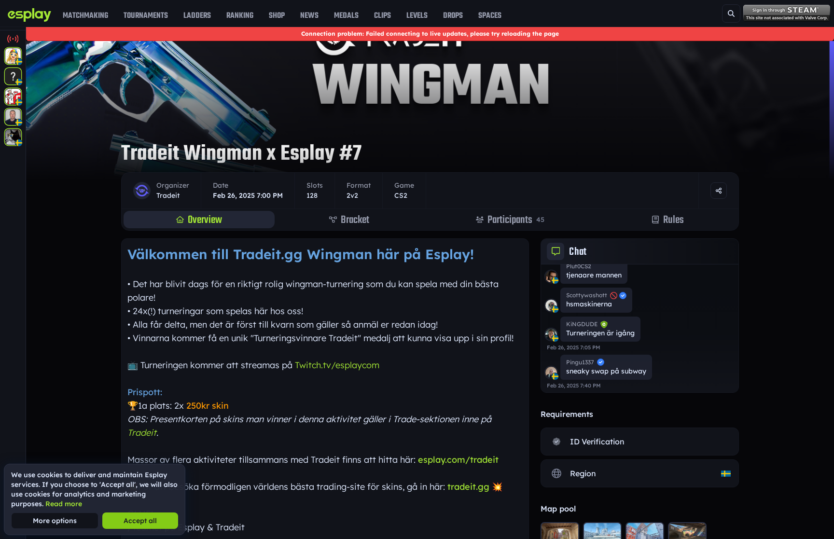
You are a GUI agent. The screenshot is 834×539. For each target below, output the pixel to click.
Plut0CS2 (578, 266)
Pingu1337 (580, 362)
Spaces (489, 15)
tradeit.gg (468, 486)
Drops (453, 15)
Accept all (140, 520)
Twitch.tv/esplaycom (337, 365)
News (309, 15)
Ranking (239, 15)
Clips (382, 15)
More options (55, 520)
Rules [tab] (673, 219)
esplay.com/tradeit (458, 459)
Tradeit (168, 195)
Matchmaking (85, 15)
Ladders (197, 15)
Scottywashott (586, 295)
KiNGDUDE (582, 324)
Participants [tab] (515, 219)
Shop (277, 15)
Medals (346, 15)
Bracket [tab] (355, 219)
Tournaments (146, 15)
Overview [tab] (205, 219)
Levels (417, 15)
